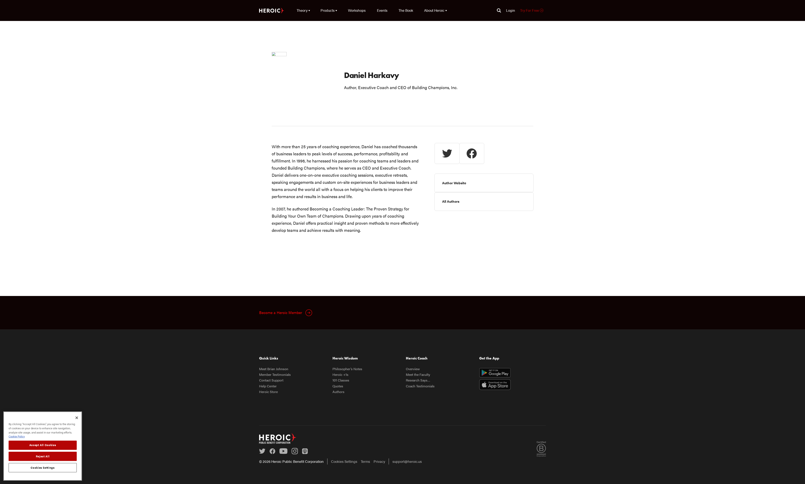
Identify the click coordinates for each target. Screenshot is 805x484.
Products (328, 10)
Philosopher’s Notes (347, 368)
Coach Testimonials (420, 386)
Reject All (43, 456)
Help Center (268, 386)
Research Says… (418, 380)
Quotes (337, 386)
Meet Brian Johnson (273, 368)
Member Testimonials (275, 374)
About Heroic (434, 10)
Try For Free (530, 10)
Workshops (357, 10)
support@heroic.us (407, 461)
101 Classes (340, 380)
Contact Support (271, 380)
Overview (413, 368)
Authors (338, 391)
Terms (365, 461)
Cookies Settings (344, 461)
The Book (406, 10)
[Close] (76, 417)
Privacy (379, 461)
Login (510, 10)
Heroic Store (268, 391)
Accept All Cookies (42, 445)
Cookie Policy (17, 436)
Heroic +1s (340, 374)
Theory (302, 10)
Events (382, 10)
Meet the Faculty (418, 374)
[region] (42, 446)
